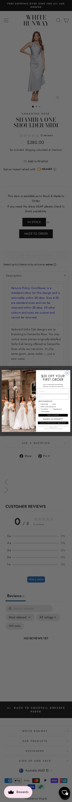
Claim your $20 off (53, 415)
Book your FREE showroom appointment (53, 423)
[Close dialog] (67, 373)
